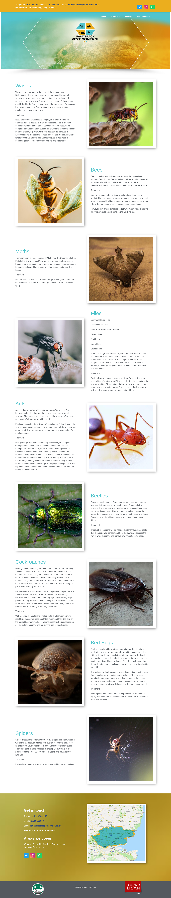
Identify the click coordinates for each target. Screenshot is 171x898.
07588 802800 (53, 5)
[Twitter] (139, 7)
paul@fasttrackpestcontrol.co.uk (45, 826)
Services (128, 16)
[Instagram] (146, 7)
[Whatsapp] (152, 7)
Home (103, 16)
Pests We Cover (143, 16)
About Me (115, 16)
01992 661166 (32, 5)
